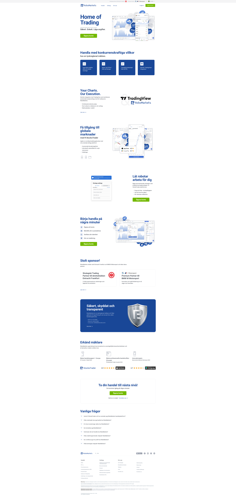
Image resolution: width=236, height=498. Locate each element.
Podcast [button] (101, 468)
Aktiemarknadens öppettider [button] (104, 472)
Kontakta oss (122, 398)
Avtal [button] (119, 469)
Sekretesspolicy (139, 462)
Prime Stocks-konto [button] (84, 467)
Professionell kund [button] (84, 478)
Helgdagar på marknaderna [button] (104, 470)
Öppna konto (89, 36)
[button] (151, 1)
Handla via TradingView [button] (85, 473)
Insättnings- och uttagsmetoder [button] (87, 476)
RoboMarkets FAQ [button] (102, 474)
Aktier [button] (82, 462)
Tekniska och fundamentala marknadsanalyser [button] (104, 463)
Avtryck (138, 467)
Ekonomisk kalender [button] (103, 465)
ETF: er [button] (82, 464)
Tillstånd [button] (119, 467)
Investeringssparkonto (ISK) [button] (86, 469)
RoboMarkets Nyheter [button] (122, 464)
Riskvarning (139, 465)
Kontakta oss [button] (120, 471)
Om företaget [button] (120, 462)
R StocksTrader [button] (84, 471)
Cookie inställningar (140, 469)
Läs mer (82, 112)
